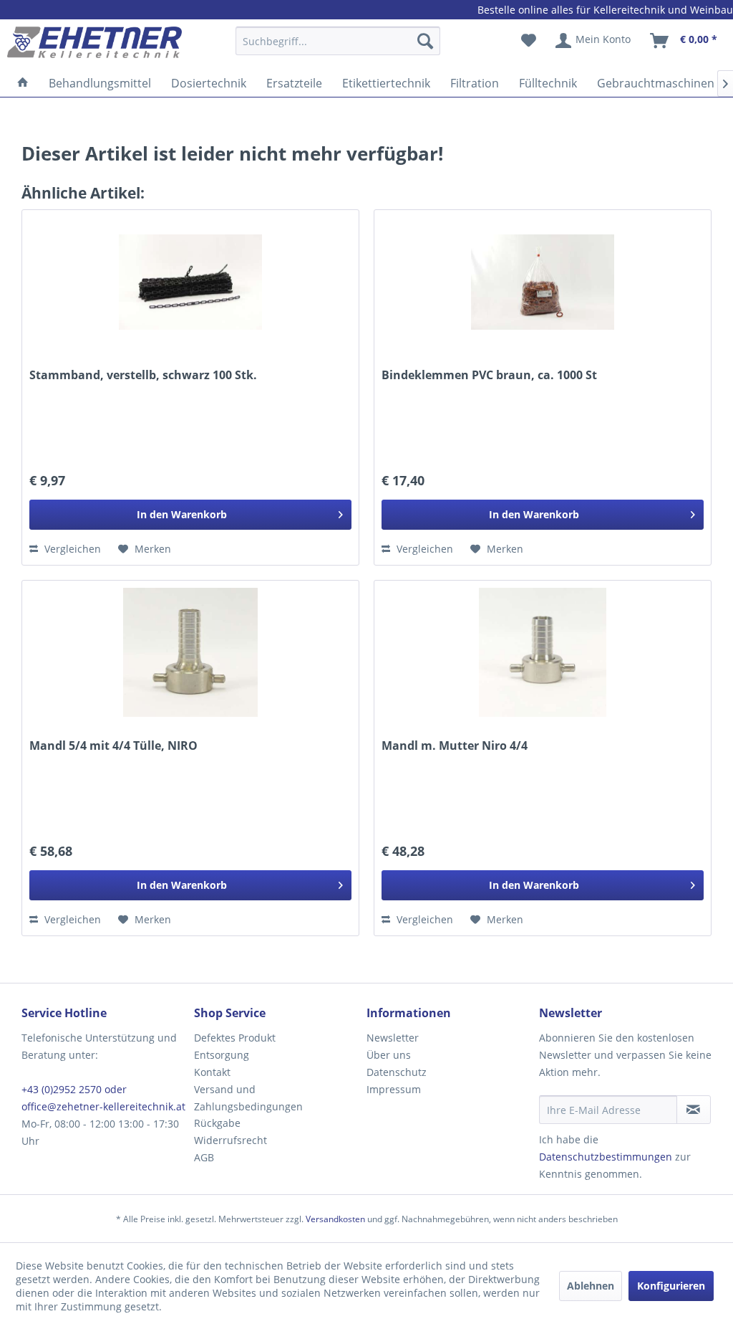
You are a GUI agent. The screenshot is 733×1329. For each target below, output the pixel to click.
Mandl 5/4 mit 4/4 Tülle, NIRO (113, 745)
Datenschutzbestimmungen (605, 1156)
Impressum (393, 1089)
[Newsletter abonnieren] (693, 1109)
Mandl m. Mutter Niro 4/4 (455, 745)
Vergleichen (71, 549)
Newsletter (392, 1037)
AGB (204, 1157)
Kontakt (212, 1072)
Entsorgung (221, 1055)
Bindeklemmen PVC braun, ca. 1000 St (489, 375)
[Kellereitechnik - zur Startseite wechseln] (94, 44)
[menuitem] (338, 48)
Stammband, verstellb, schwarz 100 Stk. (143, 375)
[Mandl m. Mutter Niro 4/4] (543, 652)
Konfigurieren (671, 1285)
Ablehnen (590, 1285)
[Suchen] (425, 41)
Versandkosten (335, 1219)
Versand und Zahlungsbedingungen (248, 1097)
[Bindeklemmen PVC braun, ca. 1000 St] (543, 281)
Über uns (388, 1055)
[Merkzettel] (528, 41)
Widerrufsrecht (230, 1140)
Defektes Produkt (235, 1037)
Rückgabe (217, 1123)
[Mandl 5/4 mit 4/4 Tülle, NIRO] (190, 652)
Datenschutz (396, 1072)
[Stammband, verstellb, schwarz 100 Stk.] (190, 281)
